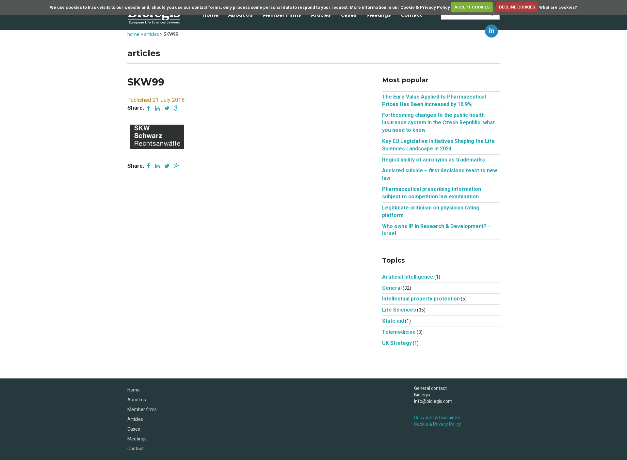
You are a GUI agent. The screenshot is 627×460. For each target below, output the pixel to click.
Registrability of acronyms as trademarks (433, 160)
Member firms (282, 15)
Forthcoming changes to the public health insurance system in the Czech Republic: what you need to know (438, 122)
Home (210, 15)
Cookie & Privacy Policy (425, 7)
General (392, 288)
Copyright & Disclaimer (437, 417)
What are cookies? (558, 7)
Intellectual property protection (421, 299)
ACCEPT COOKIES (472, 7)
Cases (349, 15)
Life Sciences (399, 310)
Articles (321, 15)
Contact (411, 15)
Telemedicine (399, 332)
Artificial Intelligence (407, 277)
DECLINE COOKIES (517, 7)
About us (240, 15)
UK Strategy (397, 343)
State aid (393, 321)
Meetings (378, 15)
